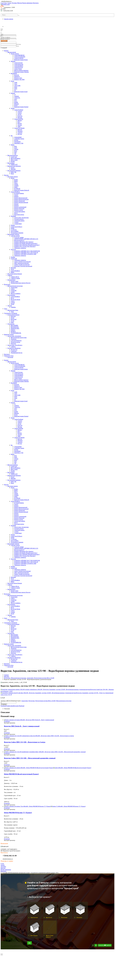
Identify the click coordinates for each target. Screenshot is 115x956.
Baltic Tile (13, 172)
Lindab (13, 292)
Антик (19, 114)
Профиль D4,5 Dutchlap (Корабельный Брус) (27, 245)
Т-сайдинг (14, 229)
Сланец (16, 222)
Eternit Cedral (14, 281)
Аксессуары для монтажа (21, 217)
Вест (19, 122)
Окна (5, 308)
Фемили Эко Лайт (19, 79)
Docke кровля (15, 53)
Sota (15, 152)
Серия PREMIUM (19, 55)
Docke (12, 178)
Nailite (12, 228)
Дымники (13, 339)
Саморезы (14, 351)
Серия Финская (18, 64)
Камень (16, 196)
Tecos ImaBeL (15, 231)
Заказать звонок (8, 19)
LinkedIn (12, 706)
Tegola (12, 108)
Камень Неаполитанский (21, 199)
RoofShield (14, 73)
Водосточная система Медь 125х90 (45, 701)
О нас (2, 3)
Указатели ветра (15, 342)
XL (15, 90)
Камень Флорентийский (21, 202)
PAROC (13, 330)
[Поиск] (18, 15)
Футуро (20, 134)
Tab (15, 154)
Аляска (20, 113)
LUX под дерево (19, 237)
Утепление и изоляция (10, 313)
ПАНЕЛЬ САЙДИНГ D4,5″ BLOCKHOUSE (27, 251)
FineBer (13, 257)
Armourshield (17, 137)
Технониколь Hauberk (17, 232)
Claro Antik (17, 85)
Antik (15, 82)
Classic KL (17, 97)
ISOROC (13, 331)
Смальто (20, 132)
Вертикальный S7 (19, 240)
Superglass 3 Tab (18, 143)
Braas (12, 173)
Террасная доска (8, 355)
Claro (15, 84)
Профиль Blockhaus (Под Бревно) (23, 242)
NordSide (13, 216)
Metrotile (13, 169)
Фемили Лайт (18, 78)
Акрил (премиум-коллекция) (22, 261)
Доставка (14, 3)
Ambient (16, 96)
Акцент (20, 125)
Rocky (16, 105)
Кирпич (16, 205)
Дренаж (9, 305)
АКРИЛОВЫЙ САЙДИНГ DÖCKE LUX (26, 239)
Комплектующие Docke (21, 59)
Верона (20, 123)
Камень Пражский (19, 201)
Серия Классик (18, 67)
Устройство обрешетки (14, 348)
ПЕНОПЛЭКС (15, 328)
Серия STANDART (19, 56)
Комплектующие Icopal (20, 91)
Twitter (8, 706)
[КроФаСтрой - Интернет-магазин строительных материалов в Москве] (5, 4)
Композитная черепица (14, 166)
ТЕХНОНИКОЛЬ (16, 333)
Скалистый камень (19, 211)
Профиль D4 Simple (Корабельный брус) (25, 243)
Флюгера (13, 343)
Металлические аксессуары (19, 337)
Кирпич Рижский (19, 208)
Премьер (20, 131)
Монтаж (19, 3)
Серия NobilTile (18, 119)
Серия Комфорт (18, 66)
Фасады (6, 175)
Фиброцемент (11, 280)
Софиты (9, 275)
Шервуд (20, 120)
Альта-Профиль (15, 192)
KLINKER (17, 188)
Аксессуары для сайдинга (14, 345)
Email (22, 706)
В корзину (3, 704)
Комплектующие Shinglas (21, 72)
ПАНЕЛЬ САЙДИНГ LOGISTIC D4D (25, 254)
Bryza (12, 298)
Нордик (20, 117)
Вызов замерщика (27, 3)
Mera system (14, 160)
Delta (12, 322)
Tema (15, 88)
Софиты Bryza (15, 277)
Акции (9, 3)
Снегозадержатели (16, 340)
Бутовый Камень (19, 193)
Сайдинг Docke (15, 236)
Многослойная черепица (21, 70)
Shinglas (13, 61)
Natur (15, 87)
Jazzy (15, 99)
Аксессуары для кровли (14, 336)
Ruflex (12, 144)
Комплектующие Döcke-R (21, 190)
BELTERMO (14, 325)
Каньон (16, 204)
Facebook (3, 706)
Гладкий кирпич (19, 219)
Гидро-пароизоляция (13, 314)
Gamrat (13, 302)
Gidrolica (13, 307)
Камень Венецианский (20, 198)
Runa (15, 151)
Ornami (16, 149)
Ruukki (13, 161)
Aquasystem (14, 287)
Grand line (13, 290)
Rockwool (13, 319)
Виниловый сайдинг (13, 234)
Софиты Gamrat (15, 278)
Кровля (6, 50)
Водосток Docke (15, 299)
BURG (16, 179)
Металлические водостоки (15, 286)
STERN (16, 185)
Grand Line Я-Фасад (16, 226)
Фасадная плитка (19, 214)
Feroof (12, 167)
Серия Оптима (18, 62)
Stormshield (17, 141)
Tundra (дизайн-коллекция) (22, 264)
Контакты (36, 3)
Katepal (13, 93)
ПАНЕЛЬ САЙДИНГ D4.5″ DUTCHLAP (26, 252)
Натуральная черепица (13, 170)
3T (15, 94)
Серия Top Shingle (19, 128)
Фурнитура (14, 349)
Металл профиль (15, 293)
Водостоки (7, 284)
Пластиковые (11, 295)
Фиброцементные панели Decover (20, 283)
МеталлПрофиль (15, 158)
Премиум (17, 76)
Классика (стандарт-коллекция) (23, 266)
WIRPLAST (14, 164)
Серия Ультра (18, 69)
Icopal (12, 81)
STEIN (16, 184)
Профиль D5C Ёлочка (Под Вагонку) (25, 246)
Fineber (13, 225)
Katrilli (16, 102)
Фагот (16, 213)
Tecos (12, 269)
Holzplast (13, 267)
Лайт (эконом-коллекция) (21, 263)
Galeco (13, 289)
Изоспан (13, 316)
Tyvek (12, 321)
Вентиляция (10, 163)
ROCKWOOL (15, 327)
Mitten (12, 272)
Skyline (16, 140)
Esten (15, 147)
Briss (15, 146)
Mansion (16, 103)
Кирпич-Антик (18, 210)
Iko (12, 135)
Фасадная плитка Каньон (14, 273)
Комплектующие (9, 334)
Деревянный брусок (16, 352)
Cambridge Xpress (19, 138)
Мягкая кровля (11, 52)
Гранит (16, 195)
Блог (5, 3)
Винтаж (20, 129)
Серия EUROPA (18, 58)
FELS (15, 182)
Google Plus (18, 706)
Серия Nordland (18, 110)
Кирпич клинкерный (20, 207)
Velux (12, 311)
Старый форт (18, 223)
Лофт (19, 126)
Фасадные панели (12, 176)
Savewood (10, 357)
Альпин (20, 111)
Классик (16, 75)
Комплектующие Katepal (21, 107)
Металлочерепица (12, 155)
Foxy (15, 100)
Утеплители (10, 324)
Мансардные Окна (12, 310)
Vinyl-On (13, 249)
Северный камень (19, 220)
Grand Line (14, 157)
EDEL (16, 187)
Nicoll (12, 304)
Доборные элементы (20, 248)
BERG (16, 181)
